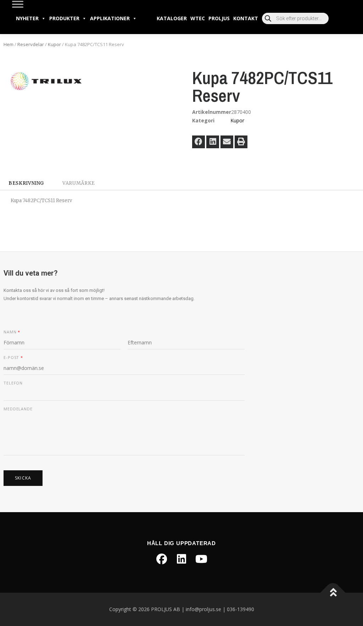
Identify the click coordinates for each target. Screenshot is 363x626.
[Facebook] (161, 559)
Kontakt (245, 18)
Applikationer (110, 18)
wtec (197, 18)
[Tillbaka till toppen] (333, 592)
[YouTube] (201, 559)
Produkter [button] (64, 18)
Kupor (54, 44)
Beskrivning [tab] (26, 183)
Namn (12, 331)
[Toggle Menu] (17, 4)
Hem (8, 44)
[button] (198, 141)
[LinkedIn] (181, 559)
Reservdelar (30, 44)
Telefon (13, 383)
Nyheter (27, 18)
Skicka (23, 478)
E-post (13, 357)
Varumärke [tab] (78, 183)
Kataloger (172, 18)
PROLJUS (219, 18)
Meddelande (18, 408)
